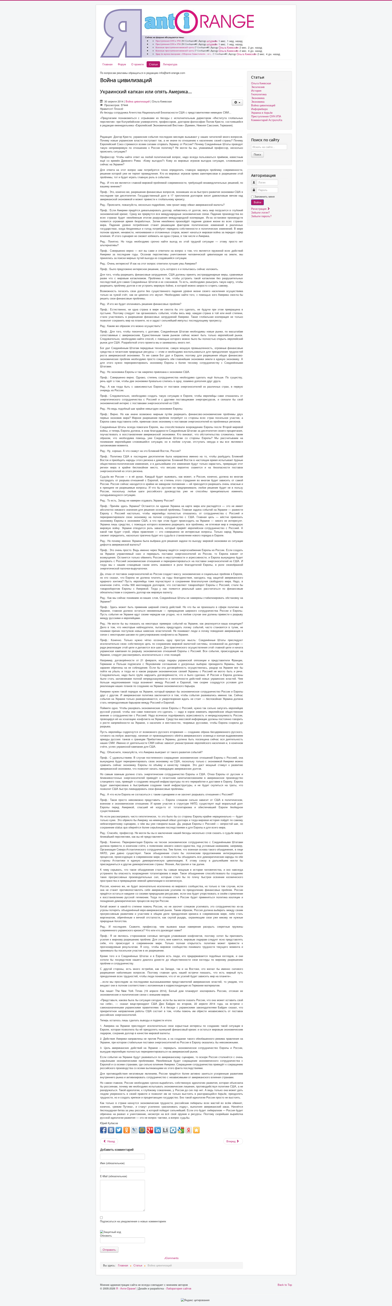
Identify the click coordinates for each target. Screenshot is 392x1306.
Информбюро (259, 109)
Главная (107, 64)
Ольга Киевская (228, 47)
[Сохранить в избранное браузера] (196, 1130)
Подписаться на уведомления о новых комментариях (133, 1221)
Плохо (118, 109)
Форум (122, 64)
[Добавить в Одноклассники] (126, 1130)
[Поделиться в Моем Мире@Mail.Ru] (142, 1130)
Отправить (109, 1250)
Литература (170, 64)
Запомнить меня (264, 196)
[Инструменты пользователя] (237, 103)
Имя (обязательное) (112, 1163)
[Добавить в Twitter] (119, 1130)
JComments (171, 1258)
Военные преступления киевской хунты (175, 47)
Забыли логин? (260, 212)
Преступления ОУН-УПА (266, 116)
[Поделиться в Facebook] (103, 1130)
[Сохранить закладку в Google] (181, 1130)
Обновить (106, 1235)
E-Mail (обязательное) (113, 1176)
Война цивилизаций (138, 101)
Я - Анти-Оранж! (126, 1288)
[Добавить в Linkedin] (157, 1130)
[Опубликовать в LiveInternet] (165, 1130)
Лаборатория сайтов (178, 1288)
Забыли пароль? (261, 216)
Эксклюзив (258, 87)
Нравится (106, 109)
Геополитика (258, 94)
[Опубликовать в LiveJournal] (134, 1130)
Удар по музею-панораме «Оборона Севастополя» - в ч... (184, 53)
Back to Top (285, 1285)
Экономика (257, 98)
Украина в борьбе (262, 112)
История (256, 90)
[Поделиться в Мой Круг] (173, 1130)
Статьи (153, 64)
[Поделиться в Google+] (150, 1130)
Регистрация (259, 209)
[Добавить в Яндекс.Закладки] (188, 1130)
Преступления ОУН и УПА (168, 40)
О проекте (137, 64)
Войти (257, 202)
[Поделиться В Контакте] (111, 1130)
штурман (212, 41)
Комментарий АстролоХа (266, 120)
